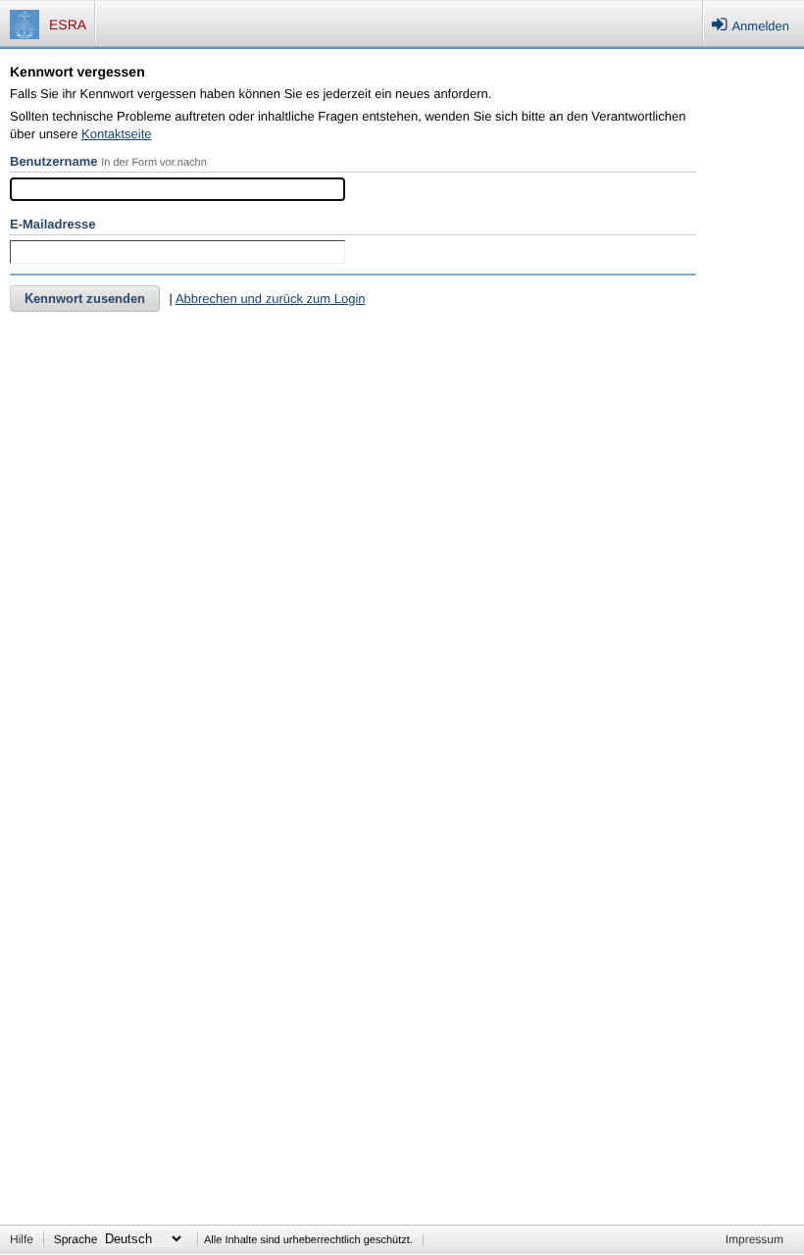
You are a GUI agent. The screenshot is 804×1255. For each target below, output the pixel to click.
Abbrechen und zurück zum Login (271, 298)
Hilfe (21, 1239)
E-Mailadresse (52, 224)
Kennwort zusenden (85, 298)
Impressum (754, 1239)
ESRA (67, 24)
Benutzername (54, 161)
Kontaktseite (116, 133)
